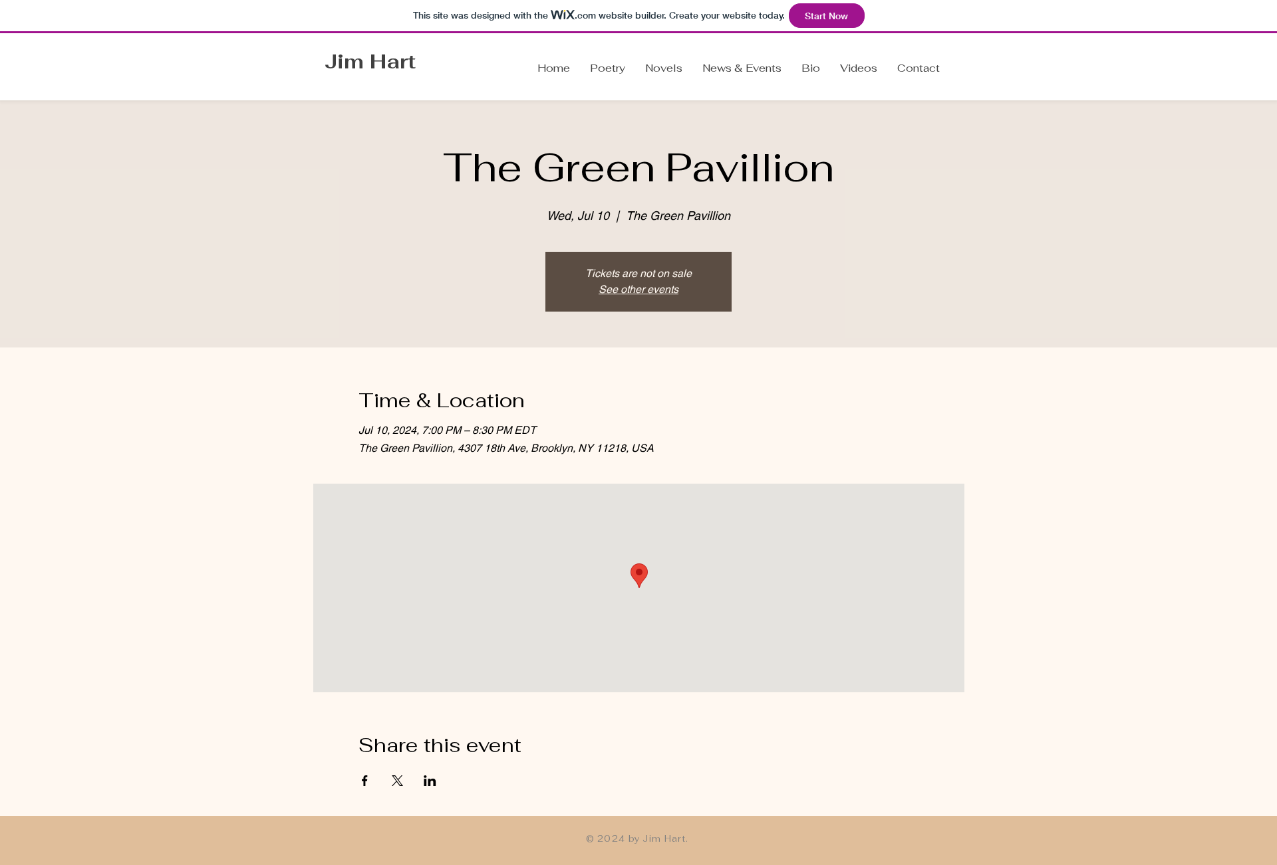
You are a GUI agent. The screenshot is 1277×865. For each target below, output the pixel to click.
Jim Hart (370, 61)
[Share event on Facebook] (364, 780)
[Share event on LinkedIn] (430, 780)
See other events (638, 289)
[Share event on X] (397, 780)
